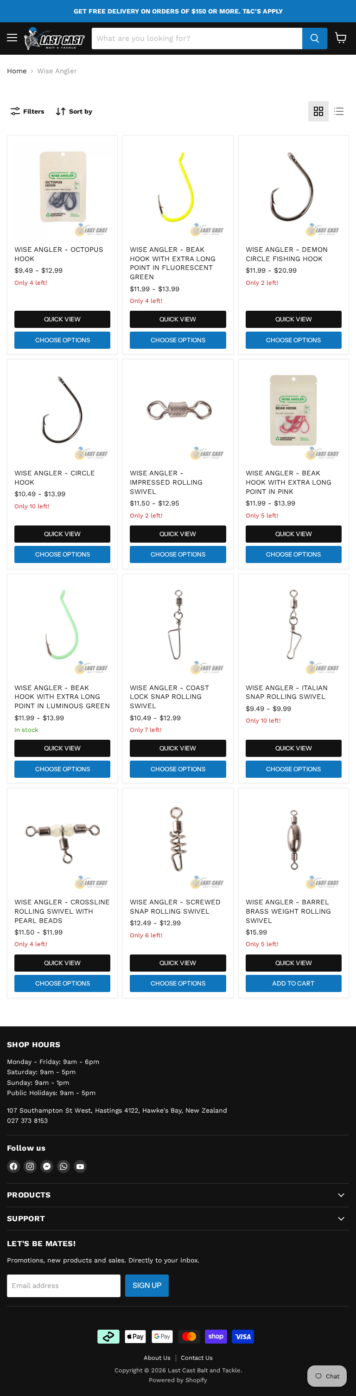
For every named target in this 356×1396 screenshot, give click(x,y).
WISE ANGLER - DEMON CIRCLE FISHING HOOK (287, 254)
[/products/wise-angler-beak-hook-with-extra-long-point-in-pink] (293, 414)
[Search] (314, 38)
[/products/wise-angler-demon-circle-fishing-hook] (293, 191)
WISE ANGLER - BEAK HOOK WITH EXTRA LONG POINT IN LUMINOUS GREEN (62, 697)
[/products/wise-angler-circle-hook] (62, 414)
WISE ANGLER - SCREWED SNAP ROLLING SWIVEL (175, 907)
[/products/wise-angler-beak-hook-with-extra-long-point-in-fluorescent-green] (178, 191)
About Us (157, 1357)
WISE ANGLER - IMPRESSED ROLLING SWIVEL (166, 482)
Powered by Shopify (178, 1380)
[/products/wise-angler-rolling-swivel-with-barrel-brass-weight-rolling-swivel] (293, 843)
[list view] (339, 111)
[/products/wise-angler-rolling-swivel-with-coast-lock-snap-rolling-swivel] (178, 629)
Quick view (62, 319)
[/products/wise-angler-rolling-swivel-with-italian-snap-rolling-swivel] (293, 629)
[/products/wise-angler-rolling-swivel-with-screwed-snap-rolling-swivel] (178, 843)
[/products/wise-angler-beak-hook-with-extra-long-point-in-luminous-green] (62, 629)
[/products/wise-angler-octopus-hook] (62, 191)
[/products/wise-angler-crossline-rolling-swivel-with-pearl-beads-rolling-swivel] (62, 843)
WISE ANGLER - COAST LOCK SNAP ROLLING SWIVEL (169, 697)
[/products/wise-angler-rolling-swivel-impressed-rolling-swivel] (178, 414)
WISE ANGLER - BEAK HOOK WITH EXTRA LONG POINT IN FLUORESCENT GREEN (173, 263)
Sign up (147, 1285)
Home (17, 71)
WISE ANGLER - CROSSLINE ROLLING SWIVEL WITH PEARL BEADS (62, 911)
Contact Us (197, 1357)
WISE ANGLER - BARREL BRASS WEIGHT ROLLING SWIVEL (288, 911)
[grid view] (318, 111)
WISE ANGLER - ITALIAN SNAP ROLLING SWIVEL (287, 692)
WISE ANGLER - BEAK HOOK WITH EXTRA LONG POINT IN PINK (288, 482)
